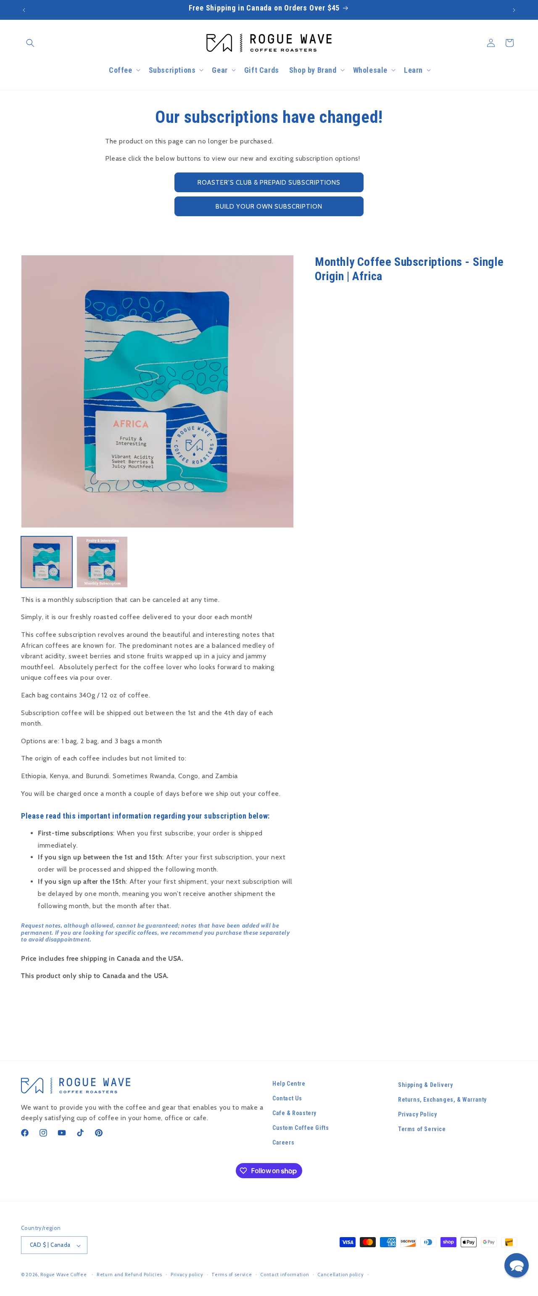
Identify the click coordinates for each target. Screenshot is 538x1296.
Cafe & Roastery (294, 1113)
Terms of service (231, 1274)
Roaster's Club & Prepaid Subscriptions (269, 182)
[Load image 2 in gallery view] (102, 562)
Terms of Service (422, 1129)
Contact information (284, 1274)
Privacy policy (187, 1274)
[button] (30, 43)
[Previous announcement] (24, 10)
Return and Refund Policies (129, 1274)
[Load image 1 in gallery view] (46, 562)
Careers (283, 1143)
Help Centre (289, 1083)
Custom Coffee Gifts (300, 1128)
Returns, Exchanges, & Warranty (442, 1099)
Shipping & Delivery (425, 1084)
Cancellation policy (340, 1274)
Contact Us (287, 1098)
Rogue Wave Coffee (63, 1275)
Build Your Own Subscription (269, 206)
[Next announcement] (514, 10)
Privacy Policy (417, 1114)
